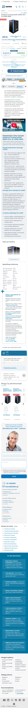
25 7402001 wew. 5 (7, 500)
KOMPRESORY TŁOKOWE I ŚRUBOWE (20, 667)
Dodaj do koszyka (18, 71)
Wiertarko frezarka (9, 535)
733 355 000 (5, 511)
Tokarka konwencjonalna (11, 531)
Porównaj (16, 43)
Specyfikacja (11, 86)
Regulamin (5, 677)
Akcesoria (19, 86)
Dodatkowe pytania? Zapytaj (13, 75)
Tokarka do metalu (9, 529)
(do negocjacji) (12, 48)
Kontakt (17, 681)
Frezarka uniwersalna (10, 537)
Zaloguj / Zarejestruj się (20, 1)
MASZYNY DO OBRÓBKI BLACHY (7, 664)
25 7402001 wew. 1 (7, 491)
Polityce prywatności (15, 472)
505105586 (11, 493)
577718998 (5, 502)
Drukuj (25, 43)
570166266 (5, 520)
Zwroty (4, 679)
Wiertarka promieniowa (11, 546)
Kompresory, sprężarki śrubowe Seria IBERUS (17, 10)
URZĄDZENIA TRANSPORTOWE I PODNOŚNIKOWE (19, 661)
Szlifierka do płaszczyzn (10, 548)
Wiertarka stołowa (9, 542)
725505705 (5, 493)
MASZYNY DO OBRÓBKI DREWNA (7, 667)
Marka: (24, 12)
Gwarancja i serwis (7, 683)
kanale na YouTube (15, 99)
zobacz (16, 526)
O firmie (17, 679)
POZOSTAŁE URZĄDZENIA (20, 664)
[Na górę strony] (3, 86)
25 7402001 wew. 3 (7, 509)
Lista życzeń (7, 43)
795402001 (11, 502)
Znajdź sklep (6, 1)
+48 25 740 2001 (19, 693)
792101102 (17, 493)
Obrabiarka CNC (9, 550)
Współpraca (18, 677)
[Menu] (25, 7)
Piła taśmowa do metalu (11, 533)
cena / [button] (6, 54)
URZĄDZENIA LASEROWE (20, 670)
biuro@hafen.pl (11, 487)
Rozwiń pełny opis (14, 259)
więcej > (24, 37)
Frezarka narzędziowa (10, 539)
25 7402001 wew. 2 (7, 518)
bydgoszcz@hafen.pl (6, 512)
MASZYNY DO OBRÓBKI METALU (7, 660)
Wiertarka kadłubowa (10, 544)
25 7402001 (11, 483)
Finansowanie (5, 681)
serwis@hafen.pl (5, 503)
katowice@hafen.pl (5, 521)
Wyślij (14, 476)
